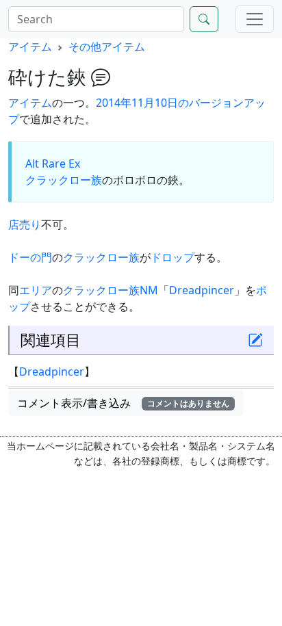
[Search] (204, 19)
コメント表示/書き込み (123, 402)
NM (149, 290)
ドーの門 (30, 257)
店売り (24, 224)
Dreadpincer (201, 290)
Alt (32, 163)
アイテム (30, 46)
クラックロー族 (63, 179)
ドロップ (172, 257)
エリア (35, 290)
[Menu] (254, 19)
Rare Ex (61, 163)
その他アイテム (106, 46)
